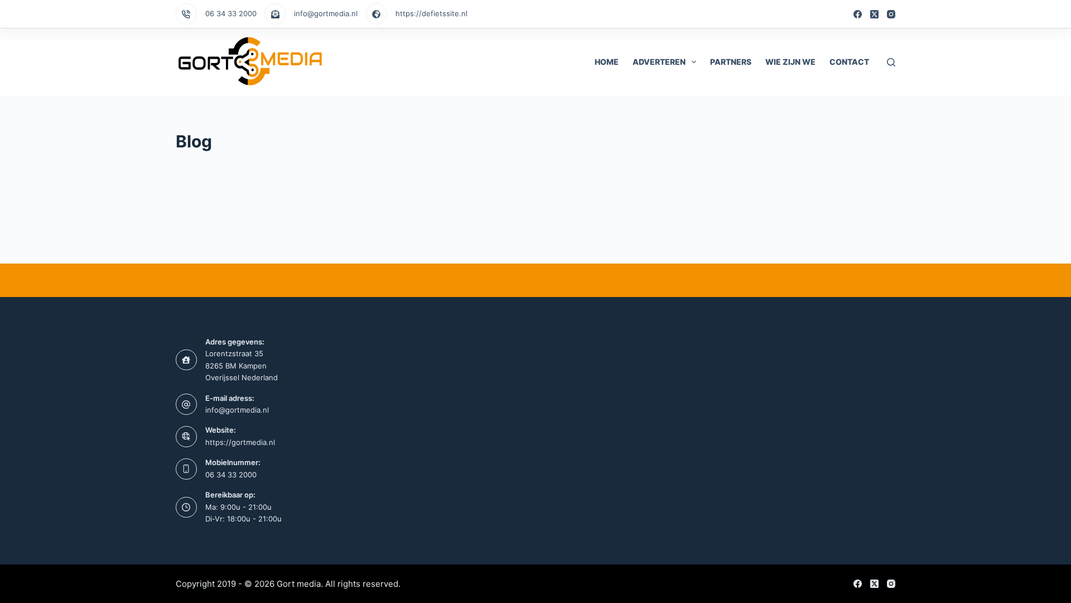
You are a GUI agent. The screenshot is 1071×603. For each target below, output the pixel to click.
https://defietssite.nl (431, 13)
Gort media (299, 583)
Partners (730, 61)
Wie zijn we (790, 61)
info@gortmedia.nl (326, 13)
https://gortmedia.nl (240, 442)
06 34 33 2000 (231, 13)
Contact (849, 61)
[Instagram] (891, 14)
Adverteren (659, 61)
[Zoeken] (891, 62)
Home (607, 61)
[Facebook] (857, 14)
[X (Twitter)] (874, 14)
